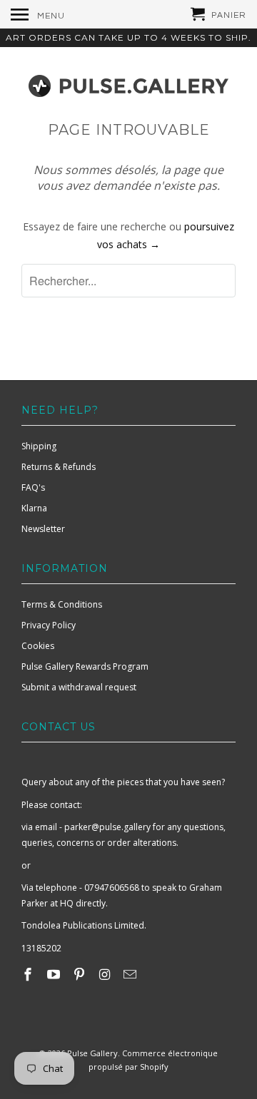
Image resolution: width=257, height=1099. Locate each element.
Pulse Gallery (92, 1053)
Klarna (34, 508)
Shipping (38, 446)
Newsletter (43, 529)
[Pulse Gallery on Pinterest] (81, 974)
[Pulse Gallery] (128, 82)
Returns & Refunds (58, 467)
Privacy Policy (48, 625)
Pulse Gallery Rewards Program (84, 666)
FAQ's (33, 487)
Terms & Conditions (61, 604)
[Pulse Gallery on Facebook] (29, 974)
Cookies (37, 646)
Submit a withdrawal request (78, 687)
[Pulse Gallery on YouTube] (55, 974)
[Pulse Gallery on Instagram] (106, 974)
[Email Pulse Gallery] (131, 974)
